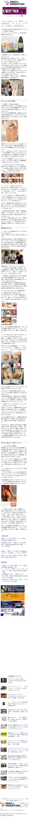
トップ (2, 798)
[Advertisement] (14, 630)
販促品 (16, 800)
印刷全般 (11, 800)
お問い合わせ (4, 810)
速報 (6, 798)
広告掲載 (26, 804)
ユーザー (20, 800)
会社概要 (22, 803)
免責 (21, 806)
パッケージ (10, 798)
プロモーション (17, 798)
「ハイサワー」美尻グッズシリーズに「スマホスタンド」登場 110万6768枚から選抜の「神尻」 (14, 570)
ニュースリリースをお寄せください (16, 810)
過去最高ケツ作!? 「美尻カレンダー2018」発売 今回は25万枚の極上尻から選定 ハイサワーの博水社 (14, 544)
